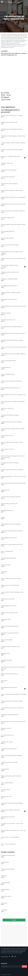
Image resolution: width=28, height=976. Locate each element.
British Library (4, 903)
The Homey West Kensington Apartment (11, 497)
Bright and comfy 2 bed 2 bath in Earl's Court (11, 545)
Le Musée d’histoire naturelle (8, 856)
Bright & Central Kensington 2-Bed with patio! (12, 191)
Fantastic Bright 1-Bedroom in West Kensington (9, 267)
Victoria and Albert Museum (7, 869)
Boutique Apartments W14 (7, 238)
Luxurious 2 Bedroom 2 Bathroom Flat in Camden (12, 429)
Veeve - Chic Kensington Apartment (10, 626)
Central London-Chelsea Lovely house (10, 810)
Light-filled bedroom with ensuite (9, 688)
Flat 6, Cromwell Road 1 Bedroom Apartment (11, 756)
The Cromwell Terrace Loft (7, 735)
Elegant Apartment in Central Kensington (11, 776)
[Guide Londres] (14, 1)
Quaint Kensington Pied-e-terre (8, 606)
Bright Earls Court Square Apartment (10, 633)
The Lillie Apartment (6, 368)
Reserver (14, 920)
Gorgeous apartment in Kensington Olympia (11, 701)
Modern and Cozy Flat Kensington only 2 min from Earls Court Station (13, 457)
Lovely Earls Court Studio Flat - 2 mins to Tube (12, 824)
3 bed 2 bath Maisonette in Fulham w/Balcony (12, 803)
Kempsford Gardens (6, 565)
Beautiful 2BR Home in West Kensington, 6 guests (13, 334)
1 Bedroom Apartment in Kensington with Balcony (13, 211)
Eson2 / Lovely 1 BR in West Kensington (10, 245)
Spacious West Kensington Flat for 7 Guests (11, 116)
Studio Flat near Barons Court (8, 320)
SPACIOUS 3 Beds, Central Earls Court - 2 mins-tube (13, 831)
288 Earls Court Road (6, 729)
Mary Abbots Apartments (7, 511)
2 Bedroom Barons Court (7, 436)
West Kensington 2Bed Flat (7, 232)
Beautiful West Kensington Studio (9, 123)
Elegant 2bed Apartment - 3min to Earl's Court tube (13, 477)
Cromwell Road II (5, 769)
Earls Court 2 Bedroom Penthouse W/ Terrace (12, 443)
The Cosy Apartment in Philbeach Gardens (11, 327)
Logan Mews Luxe (5, 490)
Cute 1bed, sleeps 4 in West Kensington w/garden (13, 143)
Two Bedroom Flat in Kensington (9, 170)
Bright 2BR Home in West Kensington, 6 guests (12, 341)
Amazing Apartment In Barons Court (10, 272)
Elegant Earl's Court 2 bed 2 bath (9, 300)
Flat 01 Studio (4, 681)
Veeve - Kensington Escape (7, 375)
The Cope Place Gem (6, 797)
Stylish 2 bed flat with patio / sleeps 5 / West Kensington (12, 253)
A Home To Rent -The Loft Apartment (10, 838)
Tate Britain (4, 876)
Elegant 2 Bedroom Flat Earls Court (9, 504)
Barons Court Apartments (7, 409)
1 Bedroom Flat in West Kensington (9, 184)
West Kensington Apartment (8, 177)
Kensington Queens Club (7, 163)
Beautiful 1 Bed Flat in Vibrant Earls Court (10, 388)
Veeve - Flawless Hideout (7, 783)
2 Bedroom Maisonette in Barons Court (10, 647)
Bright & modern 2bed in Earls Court (9, 674)
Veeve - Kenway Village (6, 640)
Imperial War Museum (6, 897)
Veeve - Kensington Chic (7, 552)
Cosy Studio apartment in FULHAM (9, 763)
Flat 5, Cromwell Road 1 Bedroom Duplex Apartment (13, 483)
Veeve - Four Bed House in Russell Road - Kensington (14, 695)
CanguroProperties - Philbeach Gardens (10, 293)
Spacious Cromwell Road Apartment (10, 715)
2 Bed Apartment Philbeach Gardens (10, 415)
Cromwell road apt (5, 790)
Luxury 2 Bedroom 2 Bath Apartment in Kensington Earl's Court (13, 668)
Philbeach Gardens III (6, 313)
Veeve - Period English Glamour (8, 361)
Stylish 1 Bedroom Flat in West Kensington (11, 524)
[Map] (14, 72)
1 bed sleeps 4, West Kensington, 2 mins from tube (13, 136)
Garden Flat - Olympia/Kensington (9, 279)
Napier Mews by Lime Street (7, 599)
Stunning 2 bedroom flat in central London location (13, 204)
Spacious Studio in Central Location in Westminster (13, 722)
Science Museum (5, 863)
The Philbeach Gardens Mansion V (9, 286)
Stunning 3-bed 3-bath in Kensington (10, 463)
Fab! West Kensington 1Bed (7, 218)
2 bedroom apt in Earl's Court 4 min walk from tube (13, 259)
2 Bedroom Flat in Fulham (7, 742)
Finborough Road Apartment (8, 817)
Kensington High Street (6, 661)
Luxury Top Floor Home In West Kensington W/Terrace (14, 347)
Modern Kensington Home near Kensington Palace (13, 225)
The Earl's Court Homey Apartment (9, 613)
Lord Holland (4, 572)
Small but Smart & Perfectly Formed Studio (11, 381)
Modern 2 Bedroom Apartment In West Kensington (13, 198)
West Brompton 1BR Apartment (8, 558)
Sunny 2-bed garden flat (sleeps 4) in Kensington (13, 402)
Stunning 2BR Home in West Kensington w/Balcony (13, 354)
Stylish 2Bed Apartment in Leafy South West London (13, 306)
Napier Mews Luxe (5, 654)
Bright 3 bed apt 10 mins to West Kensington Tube (13, 395)
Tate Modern (4, 910)
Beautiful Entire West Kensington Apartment (11, 129)
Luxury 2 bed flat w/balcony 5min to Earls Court (12, 708)
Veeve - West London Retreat (8, 844)
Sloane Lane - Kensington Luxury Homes (10, 157)
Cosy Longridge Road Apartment (9, 538)
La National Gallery (5, 883)
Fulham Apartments (6, 620)
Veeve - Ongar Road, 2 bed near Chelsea (11, 579)
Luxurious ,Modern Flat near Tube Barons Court (12, 592)
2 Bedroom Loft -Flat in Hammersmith (10, 586)
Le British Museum (5, 890)
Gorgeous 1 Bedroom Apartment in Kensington (12, 470)
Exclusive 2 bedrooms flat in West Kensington (12, 150)
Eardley (3, 518)
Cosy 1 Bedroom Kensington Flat (9, 749)
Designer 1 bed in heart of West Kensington (11, 422)
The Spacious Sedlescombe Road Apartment (12, 531)
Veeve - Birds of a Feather (7, 449)
